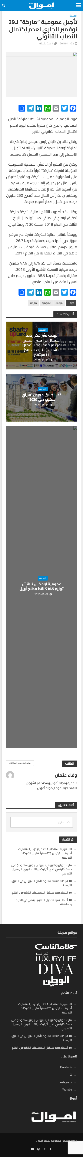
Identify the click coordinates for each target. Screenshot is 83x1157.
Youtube (67, 1089)
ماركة (33, 302)
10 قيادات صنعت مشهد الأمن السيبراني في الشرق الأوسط (41, 883)
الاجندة (73, 16)
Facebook (66, 1067)
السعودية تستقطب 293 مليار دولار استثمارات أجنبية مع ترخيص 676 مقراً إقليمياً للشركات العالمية (45, 853)
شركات (59, 302)
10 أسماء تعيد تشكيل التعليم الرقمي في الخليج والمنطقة (44, 902)
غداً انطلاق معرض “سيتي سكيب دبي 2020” (42, 397)
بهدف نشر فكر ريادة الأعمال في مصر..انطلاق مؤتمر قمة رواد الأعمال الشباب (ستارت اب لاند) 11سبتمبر (42, 345)
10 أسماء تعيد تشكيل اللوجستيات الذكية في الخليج (41, 892)
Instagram (66, 1082)
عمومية (46, 302)
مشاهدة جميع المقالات (19, 763)
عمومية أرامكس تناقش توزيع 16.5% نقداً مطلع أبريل (41, 586)
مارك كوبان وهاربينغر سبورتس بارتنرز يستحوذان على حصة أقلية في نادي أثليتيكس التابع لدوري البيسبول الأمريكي (41, 869)
